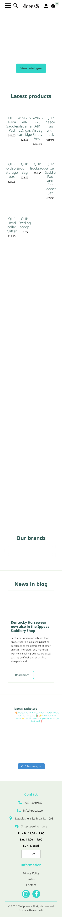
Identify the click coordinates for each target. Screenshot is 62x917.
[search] (15, 5)
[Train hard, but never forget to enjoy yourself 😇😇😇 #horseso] (16, 752)
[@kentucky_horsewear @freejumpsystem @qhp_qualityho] (46, 735)
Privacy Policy (31, 873)
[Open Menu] (8, 5)
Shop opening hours (34, 826)
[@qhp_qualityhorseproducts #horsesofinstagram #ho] (16, 735)
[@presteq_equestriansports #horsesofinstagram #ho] (46, 752)
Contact (31, 885)
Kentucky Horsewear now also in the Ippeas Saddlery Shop (30, 626)
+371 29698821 (34, 803)
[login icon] (46, 6)
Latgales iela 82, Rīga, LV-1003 (34, 818)
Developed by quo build (31, 909)
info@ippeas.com (34, 810)
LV (33, 854)
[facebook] (36, 894)
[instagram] (26, 894)
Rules (31, 879)
